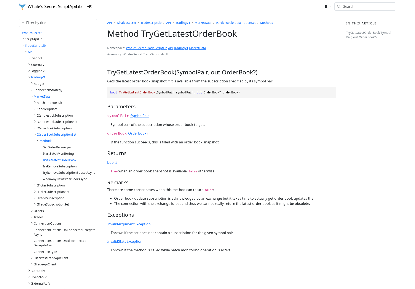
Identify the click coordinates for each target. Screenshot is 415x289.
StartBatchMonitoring (58, 153)
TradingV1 (38, 77)
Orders (39, 211)
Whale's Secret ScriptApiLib (55, 6)
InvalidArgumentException (129, 224)
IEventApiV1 (39, 277)
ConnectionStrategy (48, 90)
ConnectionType (45, 251)
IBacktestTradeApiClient (51, 258)
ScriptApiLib (33, 39)
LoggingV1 (38, 71)
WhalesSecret (32, 33)
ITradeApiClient (45, 264)
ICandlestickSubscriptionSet (57, 121)
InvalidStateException (124, 241)
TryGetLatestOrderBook (59, 160)
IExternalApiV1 (41, 283)
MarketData (42, 96)
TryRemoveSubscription (60, 166)
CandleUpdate (47, 109)
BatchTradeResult (49, 102)
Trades (38, 217)
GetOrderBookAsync (57, 147)
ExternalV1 (38, 64)
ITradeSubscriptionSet (53, 204)
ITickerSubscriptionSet (53, 191)
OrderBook (137, 133)
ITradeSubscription (50, 198)
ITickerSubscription (51, 185)
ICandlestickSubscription (55, 115)
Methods (46, 141)
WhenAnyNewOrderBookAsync (65, 179)
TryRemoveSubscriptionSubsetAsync (69, 172)
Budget (39, 83)
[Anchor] (262, 72)
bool (111, 162)
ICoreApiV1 (39, 270)
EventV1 (36, 58)
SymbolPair (139, 115)
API (89, 6)
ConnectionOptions (48, 223)
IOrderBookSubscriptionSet (56, 134)
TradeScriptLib (35, 45)
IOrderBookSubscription (54, 128)
